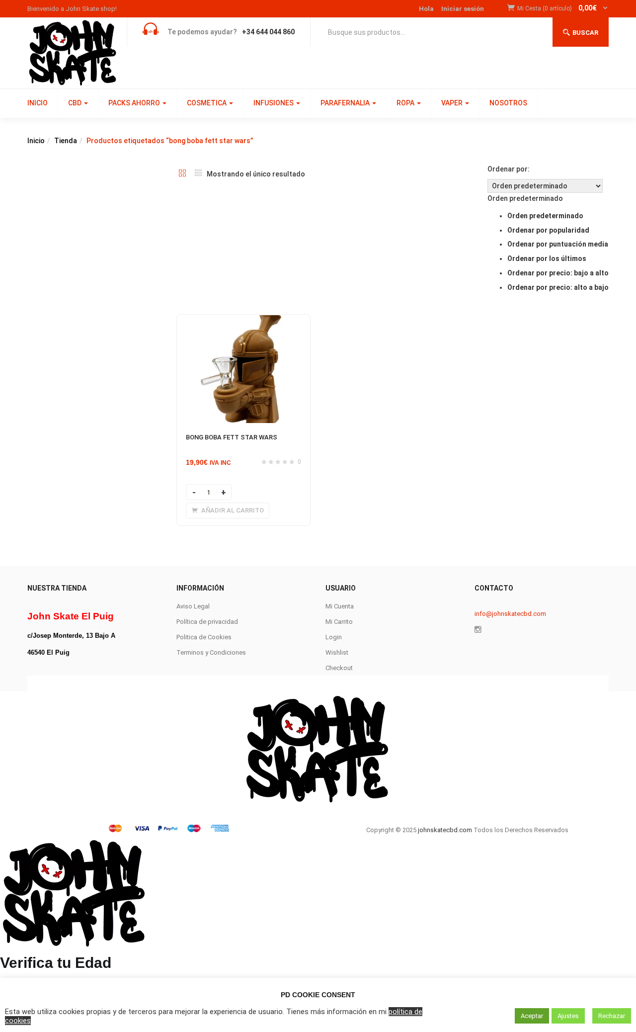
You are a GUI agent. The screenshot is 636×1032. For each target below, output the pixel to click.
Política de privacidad (207, 621)
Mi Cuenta (339, 606)
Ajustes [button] (568, 1016)
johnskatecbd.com (444, 830)
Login (333, 637)
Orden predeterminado (545, 216)
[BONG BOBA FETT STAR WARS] (243, 321)
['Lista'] (198, 174)
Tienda (65, 141)
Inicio (36, 141)
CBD (75, 103)
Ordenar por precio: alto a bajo (558, 287)
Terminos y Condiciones (211, 652)
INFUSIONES (274, 103)
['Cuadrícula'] (182, 174)
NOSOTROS (508, 103)
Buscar (585, 32)
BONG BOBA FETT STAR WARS (231, 437)
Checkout (339, 668)
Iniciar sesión (462, 8)
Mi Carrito (339, 621)
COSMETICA (207, 103)
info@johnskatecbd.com (510, 613)
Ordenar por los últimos (546, 258)
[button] (563, 8)
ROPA (406, 103)
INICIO (37, 103)
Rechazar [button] (611, 1016)
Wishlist (336, 652)
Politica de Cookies (204, 637)
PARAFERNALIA (345, 103)
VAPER (452, 103)
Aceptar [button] (532, 1016)
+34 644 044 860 (268, 32)
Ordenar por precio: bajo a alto (558, 273)
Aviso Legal (193, 606)
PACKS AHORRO (134, 103)
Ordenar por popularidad (548, 230)
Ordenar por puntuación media (557, 244)
